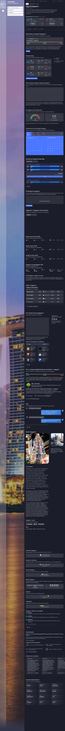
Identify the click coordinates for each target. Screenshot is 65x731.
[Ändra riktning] (39, 6)
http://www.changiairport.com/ (32, 266)
